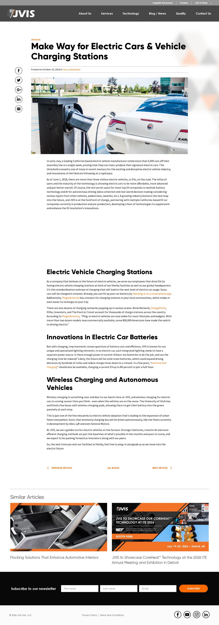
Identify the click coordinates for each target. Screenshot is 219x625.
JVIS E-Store (201, 3)
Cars (65, 69)
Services (107, 13)
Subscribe (193, 588)
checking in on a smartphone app (151, 293)
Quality (181, 13)
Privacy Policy (89, 615)
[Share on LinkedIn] (18, 104)
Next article (160, 467)
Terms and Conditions (112, 615)
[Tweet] (18, 85)
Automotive (74, 69)
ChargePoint (158, 308)
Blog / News (157, 13)
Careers (184, 3)
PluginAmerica (70, 297)
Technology (131, 13)
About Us (85, 13)
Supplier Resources (163, 3)
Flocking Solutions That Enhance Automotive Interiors (54, 557)
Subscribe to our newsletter (33, 589)
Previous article (61, 467)
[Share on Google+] (18, 94)
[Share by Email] (18, 114)
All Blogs (113, 467)
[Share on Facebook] (18, 75)
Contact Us (203, 13)
